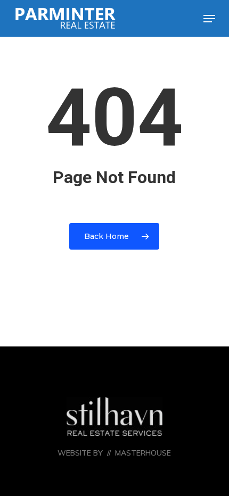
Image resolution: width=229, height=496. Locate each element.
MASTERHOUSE (143, 453)
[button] (209, 18)
